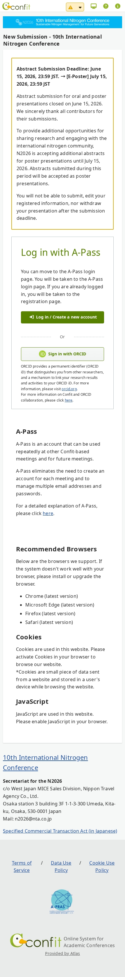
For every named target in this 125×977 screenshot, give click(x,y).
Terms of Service (22, 867)
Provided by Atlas (62, 953)
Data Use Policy (61, 867)
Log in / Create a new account (66, 317)
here (69, 400)
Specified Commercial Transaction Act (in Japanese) (60, 831)
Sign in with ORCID (67, 354)
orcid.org (69, 388)
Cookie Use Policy (102, 867)
